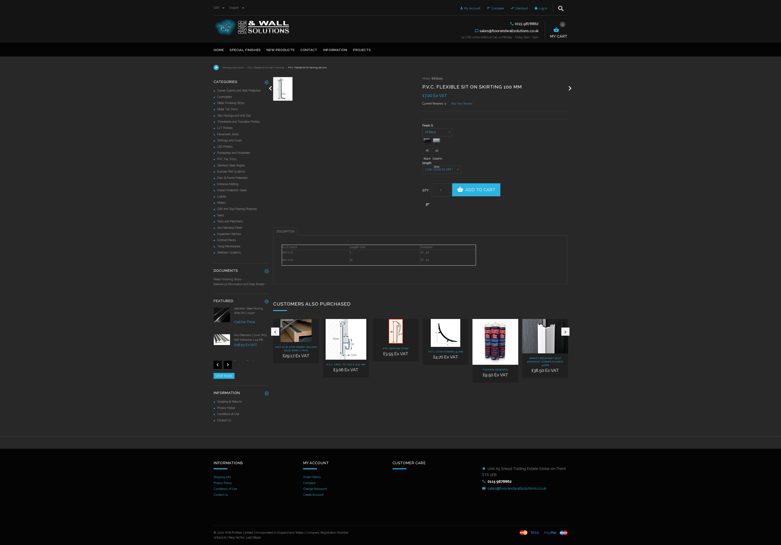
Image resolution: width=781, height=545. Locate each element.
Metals (221, 202)
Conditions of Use (228, 414)
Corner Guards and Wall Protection (239, 90)
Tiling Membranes (228, 246)
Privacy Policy (223, 483)
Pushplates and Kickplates (233, 152)
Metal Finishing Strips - (228, 279)
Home (216, 67)
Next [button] (565, 332)
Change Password (315, 488)
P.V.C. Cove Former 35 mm (445, 351)
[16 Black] (427, 142)
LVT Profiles (224, 128)
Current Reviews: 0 (434, 103)
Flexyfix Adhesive (495, 369)
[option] (296, 349)
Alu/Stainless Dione (229, 227)
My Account (472, 8)
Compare (497, 8)
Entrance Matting (227, 184)
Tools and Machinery (230, 221)
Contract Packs (226, 240)
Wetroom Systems (229, 252)
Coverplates (224, 96)
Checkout (521, 8)
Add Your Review (461, 103)
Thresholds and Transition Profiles (238, 121)
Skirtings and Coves (233, 67)
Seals (220, 215)
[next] (570, 88)
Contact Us (224, 420)
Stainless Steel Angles (231, 165)
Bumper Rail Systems (231, 171)
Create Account (313, 494)
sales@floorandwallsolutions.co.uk (517, 488)
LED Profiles (224, 146)
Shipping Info (222, 477)
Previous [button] (275, 332)
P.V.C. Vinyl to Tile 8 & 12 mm (346, 364)
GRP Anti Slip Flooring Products (237, 209)
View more (224, 375)
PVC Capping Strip (396, 348)
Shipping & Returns (229, 401)
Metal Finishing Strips (230, 103)
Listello (221, 196)
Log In (543, 8)
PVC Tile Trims (226, 159)
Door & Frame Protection (232, 177)
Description (285, 231)
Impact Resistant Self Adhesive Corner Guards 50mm (545, 362)
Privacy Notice (226, 408)
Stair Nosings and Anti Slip (234, 115)
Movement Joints (228, 134)
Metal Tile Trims (227, 109)
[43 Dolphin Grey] (437, 142)
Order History (312, 477)
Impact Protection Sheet (232, 190)
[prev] (270, 88)
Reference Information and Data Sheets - (240, 284)
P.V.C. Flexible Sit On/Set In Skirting (266, 67)
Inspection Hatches (229, 234)
